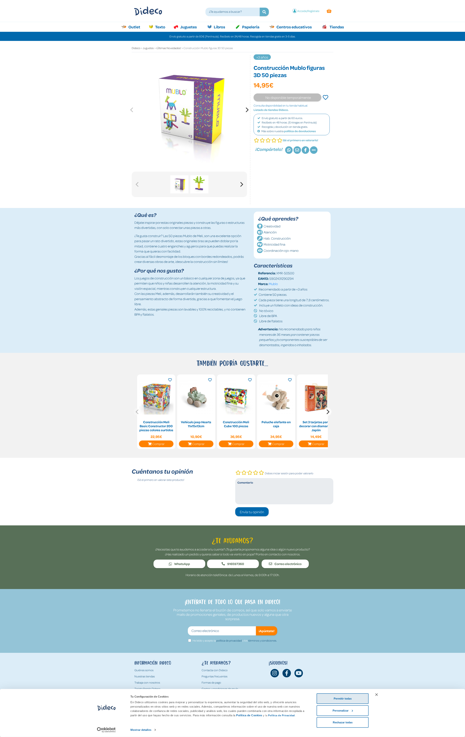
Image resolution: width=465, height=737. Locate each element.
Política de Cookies (249, 715)
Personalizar (341, 710)
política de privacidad (229, 640)
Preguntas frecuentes (214, 676)
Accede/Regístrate (308, 11)
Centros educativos (294, 26)
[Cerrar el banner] (376, 694)
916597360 (235, 564)
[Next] (247, 110)
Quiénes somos (143, 670)
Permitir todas (343, 698)
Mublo (273, 284)
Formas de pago (211, 682)
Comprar (158, 444)
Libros (219, 26)
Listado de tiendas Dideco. (271, 110)
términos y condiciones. (262, 640)
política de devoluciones (300, 131)
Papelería (250, 26)
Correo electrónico (288, 564)
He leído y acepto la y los (235, 640)
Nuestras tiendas (144, 676)
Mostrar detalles (140, 729)
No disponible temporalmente (288, 97)
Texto (162, 26)
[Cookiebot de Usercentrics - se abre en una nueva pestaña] (106, 730)
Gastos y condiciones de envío (220, 688)
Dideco (136, 48)
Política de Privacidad (281, 715)
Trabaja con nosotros (147, 682)
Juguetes (188, 26)
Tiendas (336, 26)
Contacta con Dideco (215, 670)
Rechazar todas (343, 722)
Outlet (136, 26)
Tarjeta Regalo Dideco (147, 688)
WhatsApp (182, 564)
